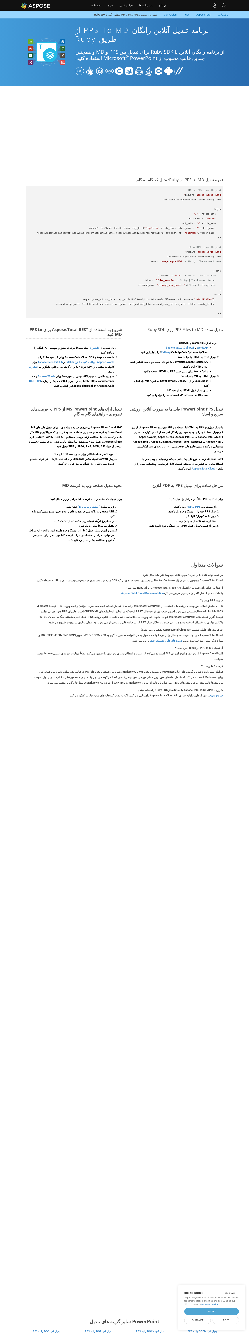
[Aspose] (36, 5)
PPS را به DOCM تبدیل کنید (202, 1331)
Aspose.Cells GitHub (50, 362)
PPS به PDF (193, 506)
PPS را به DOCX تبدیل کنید (150, 1331)
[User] (214, 5)
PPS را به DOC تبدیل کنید (46, 1331)
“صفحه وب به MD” (89, 506)
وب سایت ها (146, 5)
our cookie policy (209, 1304)
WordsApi (202, 347)
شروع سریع (216, 695)
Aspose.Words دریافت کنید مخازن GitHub (89, 362)
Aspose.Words (46, 376)
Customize (197, 1320)
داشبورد (94, 347)
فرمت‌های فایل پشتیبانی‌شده (165, 640)
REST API (35, 381)
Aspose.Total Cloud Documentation (142, 593)
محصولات (96, 5)
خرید (110, 5)
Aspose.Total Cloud (203, 468)
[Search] (223, 5)
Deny (226, 1320)
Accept (212, 1311)
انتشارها (33, 366)
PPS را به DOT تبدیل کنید (98, 1331)
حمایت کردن (126, 5)
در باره (162, 5)
